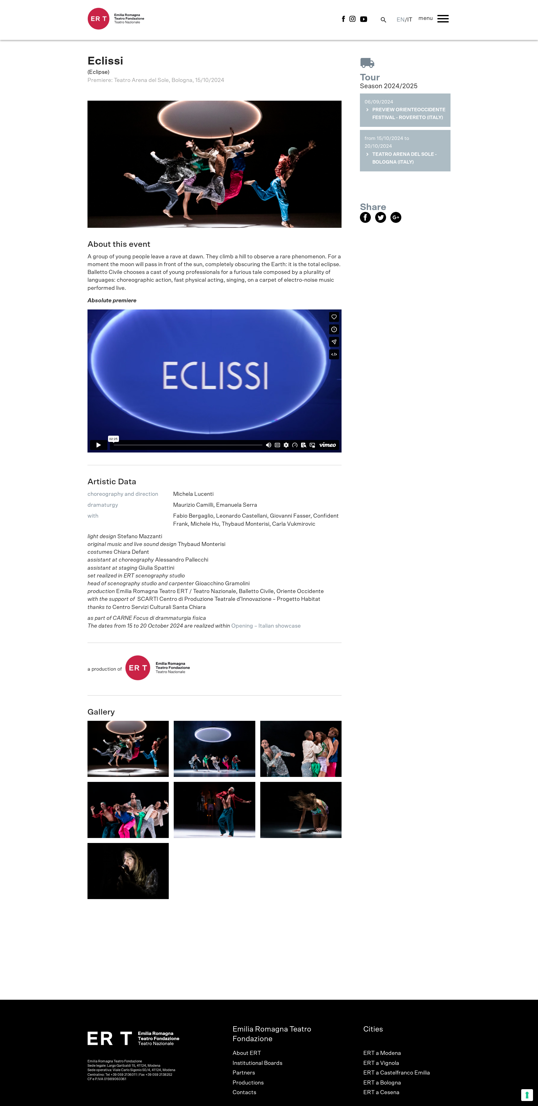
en (401, 20)
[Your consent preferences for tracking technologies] (527, 1095)
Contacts (244, 1092)
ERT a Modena (382, 1053)
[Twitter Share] (382, 221)
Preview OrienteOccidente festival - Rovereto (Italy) (409, 114)
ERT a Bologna (382, 1083)
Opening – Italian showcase (266, 626)
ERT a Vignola (381, 1063)
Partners (244, 1073)
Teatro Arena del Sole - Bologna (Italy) (404, 158)
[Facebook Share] (367, 221)
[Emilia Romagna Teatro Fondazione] (115, 28)
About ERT (247, 1053)
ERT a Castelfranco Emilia (396, 1073)
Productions (248, 1083)
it (409, 20)
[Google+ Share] (397, 221)
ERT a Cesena (381, 1092)
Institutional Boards (257, 1063)
